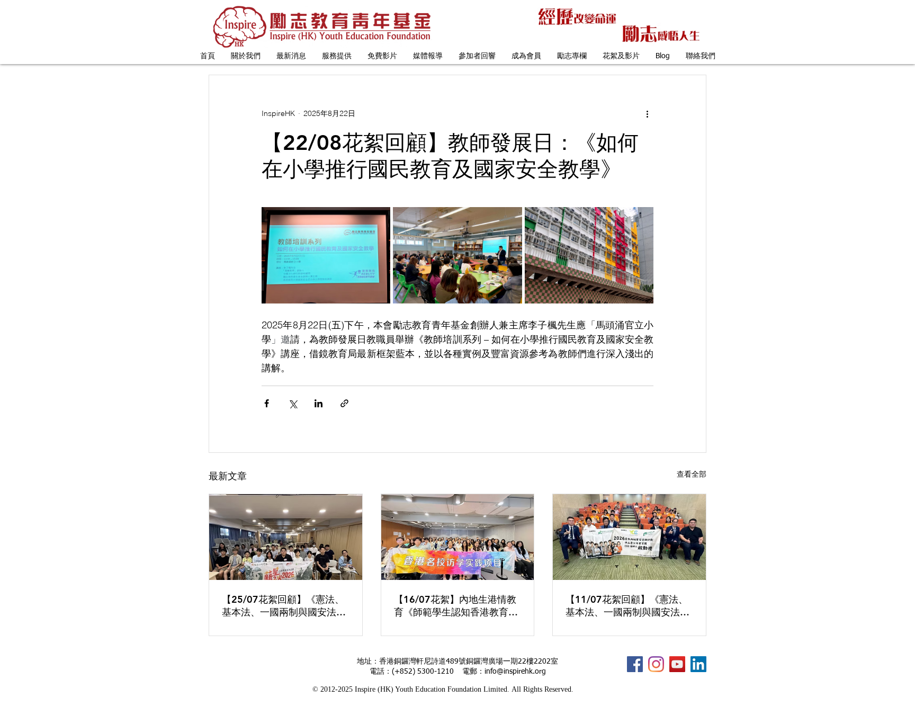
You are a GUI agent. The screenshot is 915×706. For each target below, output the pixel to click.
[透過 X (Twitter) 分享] (293, 403)
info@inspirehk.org (515, 671)
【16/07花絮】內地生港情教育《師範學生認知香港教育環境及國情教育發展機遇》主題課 (456, 606)
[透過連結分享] (344, 403)
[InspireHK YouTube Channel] (677, 664)
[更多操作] (647, 113)
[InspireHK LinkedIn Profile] (698, 664)
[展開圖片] (326, 255)
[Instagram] (656, 664)
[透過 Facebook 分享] (267, 403)
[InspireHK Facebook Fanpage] (635, 664)
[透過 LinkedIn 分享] (318, 403)
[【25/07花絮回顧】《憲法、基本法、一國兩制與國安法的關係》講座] (285, 537)
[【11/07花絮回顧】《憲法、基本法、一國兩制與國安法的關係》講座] (629, 537)
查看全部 (691, 474)
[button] (245, 56)
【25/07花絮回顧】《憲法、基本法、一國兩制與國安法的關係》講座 (284, 606)
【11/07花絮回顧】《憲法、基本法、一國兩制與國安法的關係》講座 (627, 606)
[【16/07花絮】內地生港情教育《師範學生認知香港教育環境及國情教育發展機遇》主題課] (457, 537)
